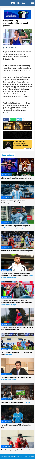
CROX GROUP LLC (18, 456)
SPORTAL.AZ (17, 3)
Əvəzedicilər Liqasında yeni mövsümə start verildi (16, 450)
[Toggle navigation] (32, 3)
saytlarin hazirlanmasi (10, 116)
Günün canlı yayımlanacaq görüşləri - (15, 402)
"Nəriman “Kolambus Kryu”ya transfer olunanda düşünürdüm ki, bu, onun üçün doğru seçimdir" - (17, 276)
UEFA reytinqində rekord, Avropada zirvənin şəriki (16, 178)
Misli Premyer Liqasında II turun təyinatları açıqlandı (17, 250)
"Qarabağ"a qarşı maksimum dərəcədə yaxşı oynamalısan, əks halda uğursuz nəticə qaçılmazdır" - (17, 303)
